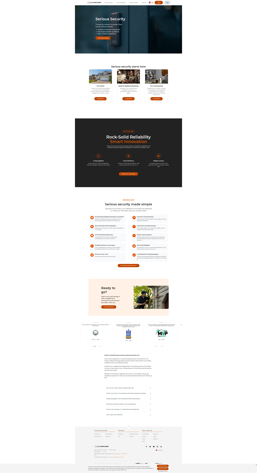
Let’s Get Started (109, 307)
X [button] (256, 464)
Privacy (143, 438)
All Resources (120, 434)
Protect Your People (134, 2)
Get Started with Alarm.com (128, 265)
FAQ (119, 436)
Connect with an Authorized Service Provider (115, 457)
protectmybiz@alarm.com (117, 453)
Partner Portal (97, 434)
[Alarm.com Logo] (101, 447)
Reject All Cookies (163, 468)
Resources (144, 2)
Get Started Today (103, 38)
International (107, 436)
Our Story (144, 436)
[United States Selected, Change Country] (150, 3)
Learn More (100, 98)
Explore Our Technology (128, 174)
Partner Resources (108, 434)
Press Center (155, 434)
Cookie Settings (162, 471)
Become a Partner (97, 436)
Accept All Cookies (163, 465)
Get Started (158, 3)
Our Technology (145, 434)
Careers (143, 441)
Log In (167, 3)
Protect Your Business (121, 2)
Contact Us (131, 436)
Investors (154, 436)
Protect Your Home (109, 2)
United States (160, 450)
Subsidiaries (155, 438)
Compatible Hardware (133, 434)
